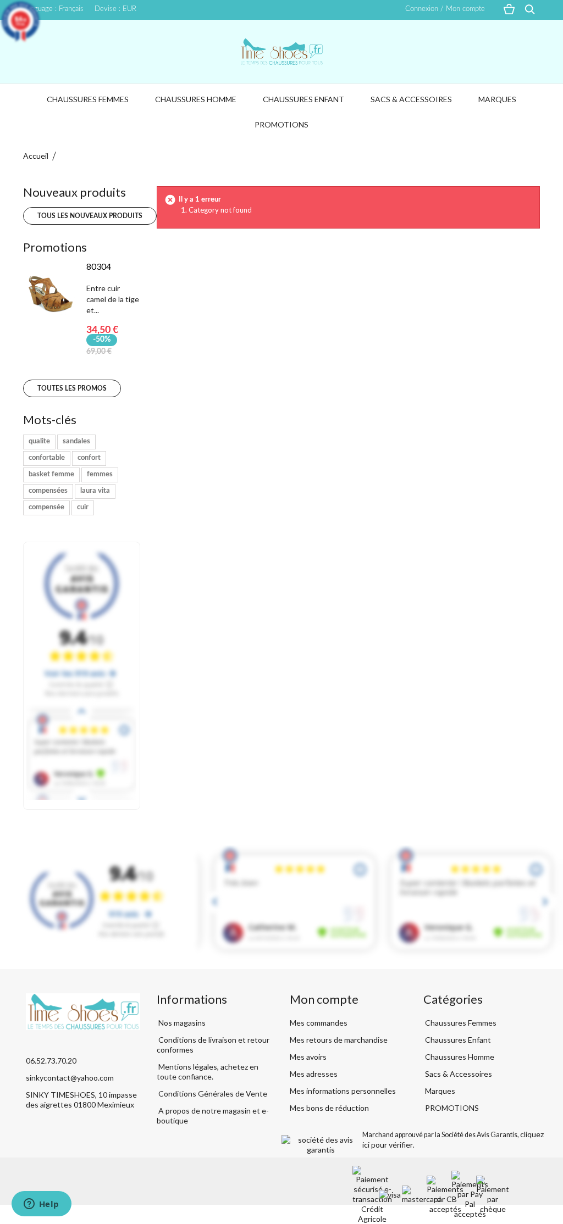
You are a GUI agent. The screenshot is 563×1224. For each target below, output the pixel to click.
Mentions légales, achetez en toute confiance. (207, 1071)
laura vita (95, 490)
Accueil (35, 155)
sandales (76, 441)
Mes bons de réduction (329, 1107)
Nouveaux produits (74, 192)
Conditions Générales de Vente (212, 1093)
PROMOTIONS (281, 124)
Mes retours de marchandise (339, 1039)
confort (89, 457)
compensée (46, 507)
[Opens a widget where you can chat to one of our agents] (41, 1205)
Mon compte (324, 999)
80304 (98, 266)
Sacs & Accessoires (411, 99)
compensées (48, 490)
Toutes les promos (72, 388)
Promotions (55, 247)
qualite (39, 441)
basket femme (51, 474)
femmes (100, 474)
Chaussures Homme (195, 99)
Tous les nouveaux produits (89, 216)
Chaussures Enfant (303, 99)
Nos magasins (181, 1022)
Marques (497, 99)
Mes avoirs (308, 1056)
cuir (83, 507)
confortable (47, 457)
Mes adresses (314, 1073)
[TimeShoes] (281, 52)
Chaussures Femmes (88, 99)
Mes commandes (318, 1022)
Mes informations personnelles (343, 1090)
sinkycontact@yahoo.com (70, 1077)
